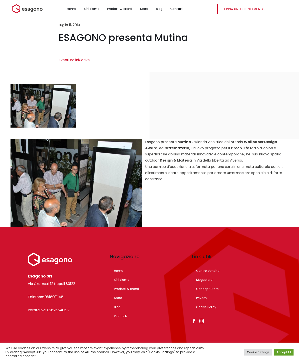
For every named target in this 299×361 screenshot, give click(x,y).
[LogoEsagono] (27, 5)
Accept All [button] (284, 352)
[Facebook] (194, 321)
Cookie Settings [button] (258, 352)
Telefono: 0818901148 (45, 296)
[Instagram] (201, 321)
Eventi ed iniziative (74, 59)
